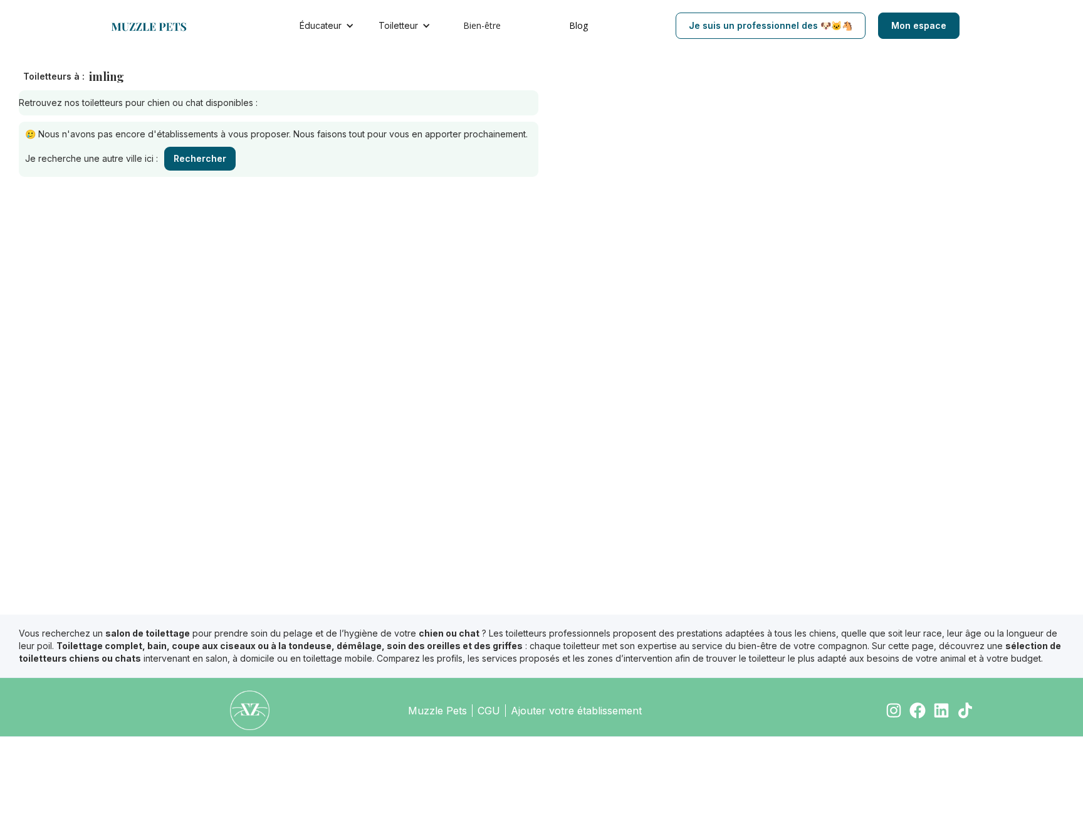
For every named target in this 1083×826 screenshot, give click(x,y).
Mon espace (918, 25)
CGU (489, 710)
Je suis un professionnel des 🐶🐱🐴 (770, 25)
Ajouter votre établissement (576, 710)
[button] (330, 26)
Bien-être (482, 25)
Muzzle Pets (437, 710)
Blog (578, 25)
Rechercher (200, 158)
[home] (155, 25)
